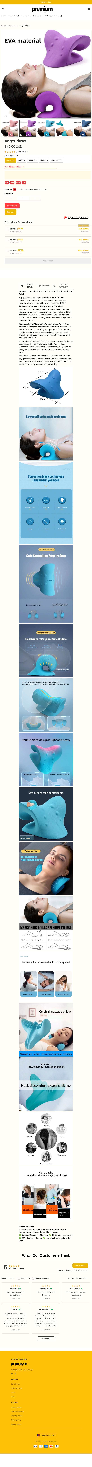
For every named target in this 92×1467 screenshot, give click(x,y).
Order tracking (16, 1388)
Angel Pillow (16, 1299)
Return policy (16, 1420)
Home (3, 25)
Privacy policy (16, 1407)
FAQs (13, 1392)
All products (13, 25)
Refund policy (16, 1424)
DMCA (13, 1397)
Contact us (15, 1384)
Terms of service (17, 1411)
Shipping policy (16, 1416)
